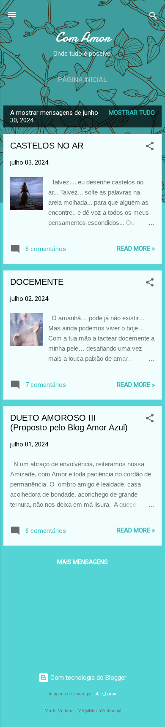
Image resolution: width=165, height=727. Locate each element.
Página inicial (82, 79)
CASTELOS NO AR (46, 145)
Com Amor (82, 37)
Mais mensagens (82, 562)
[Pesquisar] (153, 17)
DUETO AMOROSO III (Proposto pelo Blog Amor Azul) (69, 422)
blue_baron (105, 694)
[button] (150, 147)
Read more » (136, 248)
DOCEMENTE (36, 281)
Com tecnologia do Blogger (87, 677)
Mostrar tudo (132, 112)
